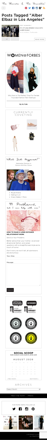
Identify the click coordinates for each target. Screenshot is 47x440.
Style (21, 25)
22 (34, 371)
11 (19, 369)
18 (19, 371)
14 (31, 369)
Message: (10, 262)
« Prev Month (11, 378)
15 (34, 369)
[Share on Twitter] (15, 39)
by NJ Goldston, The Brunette (28, 32)
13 (27, 369)
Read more (39, 39)
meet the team (18, 396)
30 (12, 376)
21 (31, 371)
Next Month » (34, 378)
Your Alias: (11, 256)
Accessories (27, 25)
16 (12, 371)
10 (16, 369)
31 (16, 376)
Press (30, 396)
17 (16, 371)
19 (23, 371)
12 (23, 369)
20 (27, 371)
